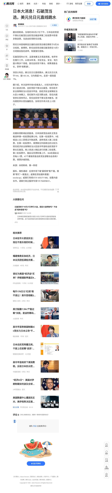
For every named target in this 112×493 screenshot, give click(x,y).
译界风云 (16, 248)
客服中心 (49, 480)
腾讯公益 (28, 480)
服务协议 (33, 477)
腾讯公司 (33, 486)
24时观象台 (17, 389)
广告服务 (53, 477)
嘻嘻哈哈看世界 (18, 354)
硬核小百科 (17, 301)
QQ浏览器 (35, 480)
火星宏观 (16, 318)
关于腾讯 (16, 477)
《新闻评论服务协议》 (42, 415)
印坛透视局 (17, 283)
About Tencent (24, 477)
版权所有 (38, 486)
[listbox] (36, 320)
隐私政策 (39, 477)
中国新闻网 (17, 372)
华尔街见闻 (24, 407)
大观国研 (16, 265)
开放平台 (46, 477)
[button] (93, 19)
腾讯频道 (42, 480)
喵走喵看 (16, 336)
